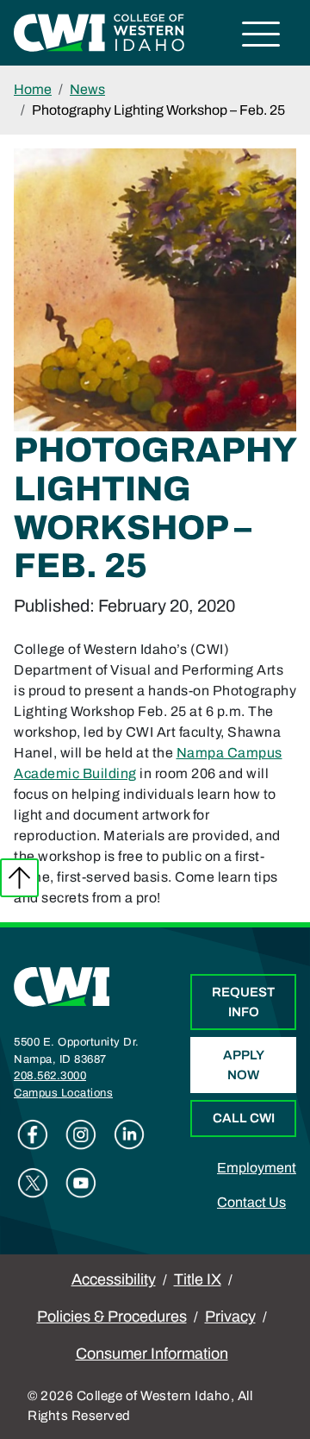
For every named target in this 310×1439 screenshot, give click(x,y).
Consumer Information (152, 1353)
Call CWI (244, 1118)
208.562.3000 (50, 1076)
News (87, 89)
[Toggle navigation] (261, 36)
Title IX (197, 1279)
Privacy (230, 1316)
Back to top (19, 877)
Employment (256, 1167)
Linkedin (129, 1134)
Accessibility (113, 1279)
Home (33, 89)
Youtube (81, 1183)
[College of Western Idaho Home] (99, 31)
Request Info (243, 1002)
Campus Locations (63, 1093)
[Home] (62, 985)
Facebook (33, 1134)
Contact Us (251, 1202)
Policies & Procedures (112, 1316)
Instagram (81, 1134)
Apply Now (243, 1065)
